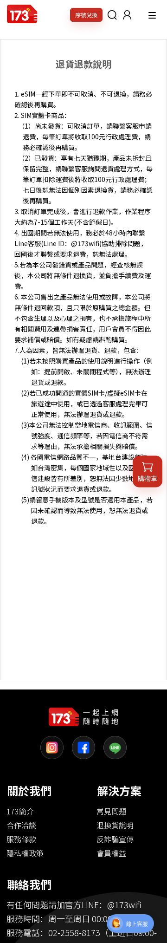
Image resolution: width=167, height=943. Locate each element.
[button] (127, 15)
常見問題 (111, 811)
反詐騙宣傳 (115, 839)
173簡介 (20, 811)
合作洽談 (21, 825)
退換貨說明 (115, 825)
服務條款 (21, 839)
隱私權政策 (25, 852)
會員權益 (111, 852)
